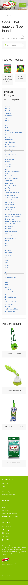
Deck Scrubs (8, 209)
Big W (6, 127)
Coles (6, 125)
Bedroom (7, 280)
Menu (24, 5)
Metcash (7, 111)
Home (4, 15)
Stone (6, 260)
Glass (6, 267)
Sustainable (8, 252)
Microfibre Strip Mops (11, 178)
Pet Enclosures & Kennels (12, 309)
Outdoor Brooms (10, 207)
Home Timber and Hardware (13, 132)
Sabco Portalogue (6, 492)
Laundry (7, 248)
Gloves (7, 233)
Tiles (6, 262)
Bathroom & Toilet (10, 277)
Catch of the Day (10, 142)
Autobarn (7, 144)
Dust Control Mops (10, 185)
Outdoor (7, 294)
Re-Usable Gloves (10, 236)
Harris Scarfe (9, 149)
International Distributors (8, 494)
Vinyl (6, 272)
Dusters (7, 240)
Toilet (6, 245)
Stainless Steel (9, 258)
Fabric (6, 270)
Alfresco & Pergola (10, 297)
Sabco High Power (10, 154)
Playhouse (8, 306)
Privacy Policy (5, 510)
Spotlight (7, 137)
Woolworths (8, 115)
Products (8, 167)
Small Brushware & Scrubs (13, 221)
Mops (6, 169)
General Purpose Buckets (12, 193)
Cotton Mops (9, 181)
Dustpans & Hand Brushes (13, 214)
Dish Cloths (8, 229)
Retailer (7, 106)
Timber (7, 265)
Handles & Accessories (12, 197)
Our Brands (9, 152)
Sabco (6, 157)
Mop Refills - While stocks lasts (12, 172)
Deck (6, 299)
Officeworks (8, 113)
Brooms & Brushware (11, 200)
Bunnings (7, 123)
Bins (6, 243)
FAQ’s (3, 486)
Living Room (8, 289)
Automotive (8, 250)
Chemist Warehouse (11, 147)
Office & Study (9, 292)
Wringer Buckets (10, 195)
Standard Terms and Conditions (10, 516)
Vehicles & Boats (10, 311)
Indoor (7, 275)
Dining (6, 282)
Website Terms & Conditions (9, 513)
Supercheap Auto (10, 139)
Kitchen (7, 284)
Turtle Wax (8, 164)
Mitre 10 (7, 130)
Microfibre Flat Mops (11, 176)
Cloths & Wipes (9, 219)
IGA (6, 135)
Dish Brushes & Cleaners (12, 224)
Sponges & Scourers (11, 231)
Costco (7, 120)
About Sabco (5, 505)
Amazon (7, 108)
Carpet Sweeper (9, 204)
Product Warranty (6, 489)
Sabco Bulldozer (10, 159)
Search (14, 583)
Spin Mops (8, 188)
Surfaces (8, 255)
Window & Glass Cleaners (12, 216)
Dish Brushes (9, 226)
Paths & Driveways (10, 302)
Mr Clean (7, 161)
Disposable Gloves (10, 238)
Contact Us (5, 483)
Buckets (7, 190)
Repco (6, 118)
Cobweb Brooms (10, 212)
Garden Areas (9, 304)
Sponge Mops (9, 183)
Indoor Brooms (9, 202)
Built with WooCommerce (8, 576)
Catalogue (4, 508)
